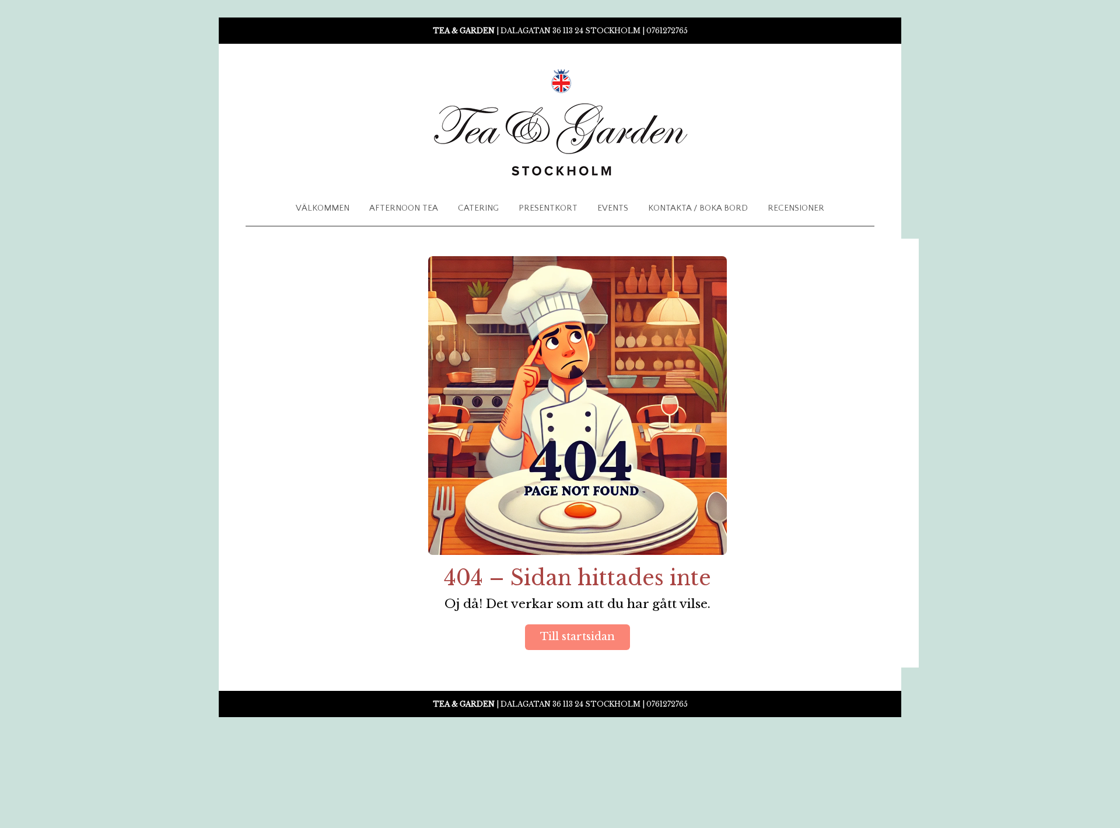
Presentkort (548, 208)
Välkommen (322, 208)
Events (612, 208)
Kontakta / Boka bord (698, 208)
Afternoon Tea (403, 208)
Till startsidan (577, 636)
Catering (478, 208)
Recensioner (796, 208)
